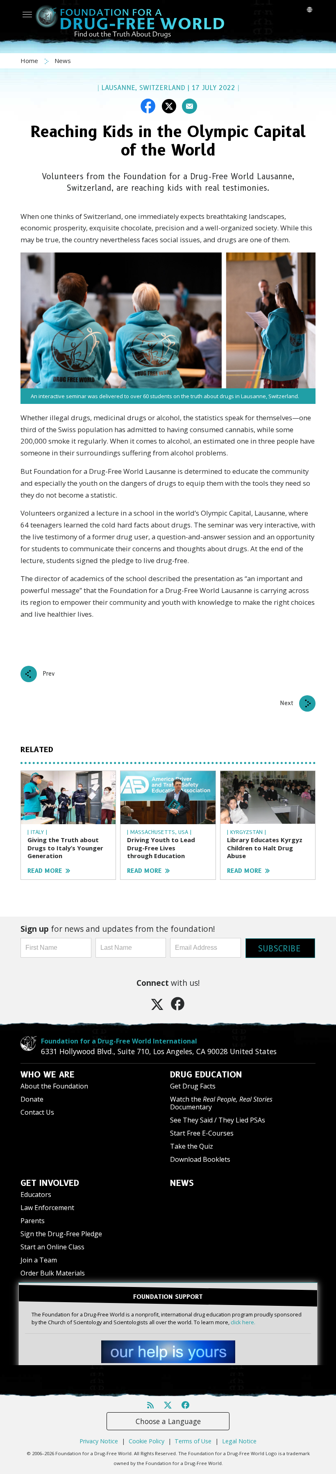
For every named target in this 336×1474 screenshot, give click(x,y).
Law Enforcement (47, 1207)
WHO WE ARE (47, 1075)
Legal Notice (239, 1441)
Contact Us (37, 1112)
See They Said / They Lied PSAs (217, 1120)
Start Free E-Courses (202, 1133)
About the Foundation (54, 1086)
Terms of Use (193, 1441)
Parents (32, 1220)
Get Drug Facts (193, 1086)
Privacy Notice (98, 1441)
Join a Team (38, 1259)
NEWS (182, 1183)
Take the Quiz (191, 1146)
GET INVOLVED (49, 1183)
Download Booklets (200, 1159)
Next (286, 703)
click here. (243, 1322)
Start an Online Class (52, 1246)
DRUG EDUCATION (206, 1075)
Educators (35, 1194)
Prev (49, 673)
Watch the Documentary (221, 1103)
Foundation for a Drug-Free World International (119, 1041)
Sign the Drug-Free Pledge (61, 1233)
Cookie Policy (146, 1441)
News (62, 60)
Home (30, 60)
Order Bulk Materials (52, 1273)
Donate (31, 1099)
